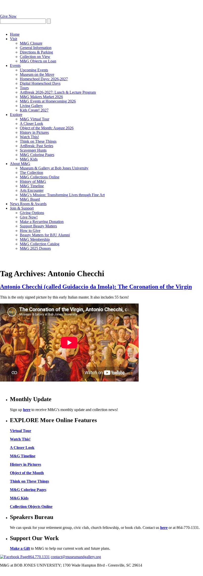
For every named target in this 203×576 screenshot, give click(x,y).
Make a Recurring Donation (42, 221)
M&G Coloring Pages (37, 155)
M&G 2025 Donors (35, 248)
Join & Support (22, 208)
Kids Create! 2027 (34, 110)
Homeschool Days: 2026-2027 (44, 79)
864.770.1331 (39, 557)
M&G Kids (29, 159)
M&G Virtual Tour (34, 119)
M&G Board (30, 199)
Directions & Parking (36, 52)
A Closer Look (31, 123)
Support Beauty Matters (38, 226)
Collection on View (35, 57)
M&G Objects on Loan (38, 61)
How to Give (30, 230)
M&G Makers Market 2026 (41, 97)
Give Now (8, 16)
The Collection (31, 172)
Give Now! (29, 217)
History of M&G (33, 181)
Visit (13, 39)
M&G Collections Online (39, 177)
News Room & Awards (28, 204)
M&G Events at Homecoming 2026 (48, 101)
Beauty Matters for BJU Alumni (45, 235)
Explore (16, 114)
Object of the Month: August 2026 (47, 128)
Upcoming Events (34, 70)
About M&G (20, 164)
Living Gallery (31, 106)
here (26, 410)
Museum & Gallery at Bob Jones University (54, 168)
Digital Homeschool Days (40, 83)
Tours (24, 88)
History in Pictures (34, 132)
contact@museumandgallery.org (76, 557)
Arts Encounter (32, 190)
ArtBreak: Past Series (36, 146)
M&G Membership (35, 239)
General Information (35, 48)
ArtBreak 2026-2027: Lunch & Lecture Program (58, 92)
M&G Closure (31, 43)
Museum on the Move (37, 74)
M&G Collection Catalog (39, 244)
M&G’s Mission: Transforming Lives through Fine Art (62, 195)
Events (15, 65)
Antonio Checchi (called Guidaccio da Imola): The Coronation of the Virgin (96, 286)
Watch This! (29, 137)
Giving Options (32, 213)
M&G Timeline (32, 186)
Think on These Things (38, 141)
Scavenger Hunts (33, 150)
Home (15, 34)
